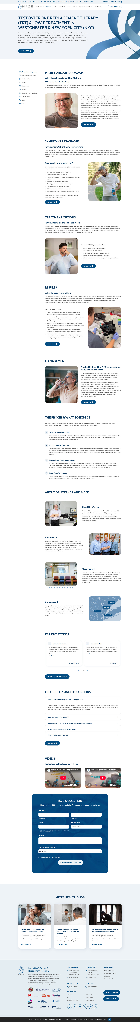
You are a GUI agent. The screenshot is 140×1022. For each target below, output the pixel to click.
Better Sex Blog (98, 6)
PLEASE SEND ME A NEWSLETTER (50, 857)
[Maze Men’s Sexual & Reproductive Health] (21, 970)
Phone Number (75, 822)
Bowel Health (61, 6)
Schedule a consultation (69, 862)
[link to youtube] (69, 1006)
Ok (110, 1019)
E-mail (41, 822)
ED (55, 6)
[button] (46, 574)
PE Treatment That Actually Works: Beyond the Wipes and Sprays (105, 930)
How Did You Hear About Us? (47, 847)
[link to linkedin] (90, 1006)
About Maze (38, 6)
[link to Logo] (25, 6)
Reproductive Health (84, 6)
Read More (25, 944)
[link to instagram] (85, 1006)
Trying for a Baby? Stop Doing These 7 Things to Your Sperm (32, 930)
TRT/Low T (49, 6)
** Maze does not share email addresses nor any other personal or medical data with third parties (54, 831)
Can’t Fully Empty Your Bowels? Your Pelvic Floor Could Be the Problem (68, 931)
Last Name (74, 818)
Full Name (42, 810)
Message (42, 835)
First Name (42, 818)
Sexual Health (71, 6)
